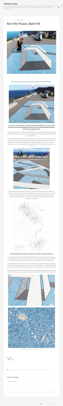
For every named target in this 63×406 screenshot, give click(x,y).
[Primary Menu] (58, 7)
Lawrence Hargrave (26, 369)
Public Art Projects (20, 20)
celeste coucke (19, 369)
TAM (30, 369)
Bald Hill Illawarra (13, 369)
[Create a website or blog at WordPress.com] (4, 402)
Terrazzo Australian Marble (37, 369)
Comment (52, 390)
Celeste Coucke (10, 3)
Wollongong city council (46, 369)
